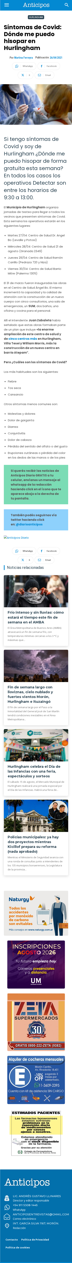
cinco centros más (23, 339)
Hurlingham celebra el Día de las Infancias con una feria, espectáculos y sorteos (34, 771)
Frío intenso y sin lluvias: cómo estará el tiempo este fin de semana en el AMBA (36, 617)
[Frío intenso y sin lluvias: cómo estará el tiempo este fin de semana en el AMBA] (36, 591)
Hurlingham (36, 17)
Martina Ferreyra (23, 57)
